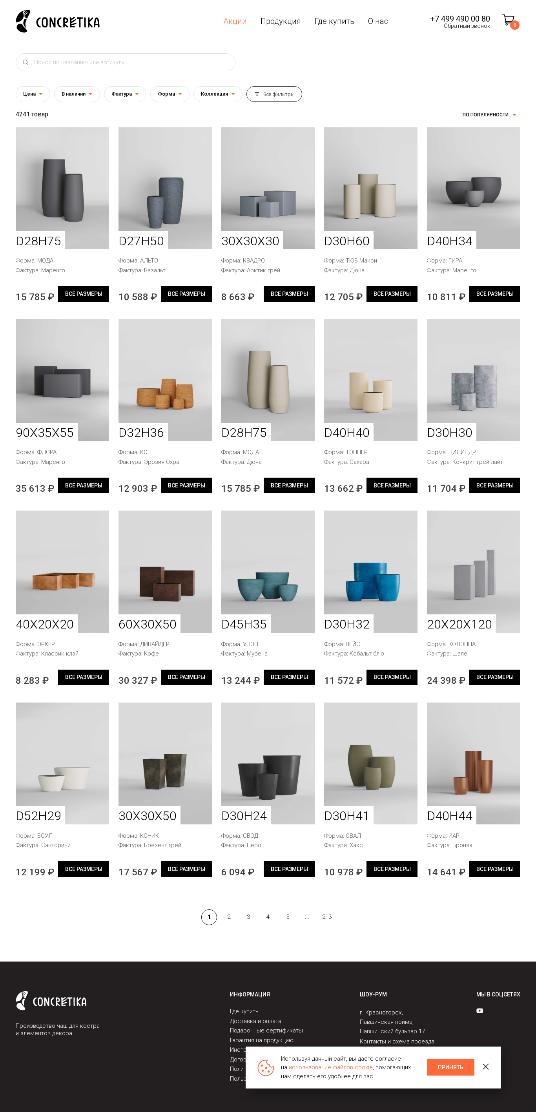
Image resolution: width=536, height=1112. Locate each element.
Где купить (334, 21)
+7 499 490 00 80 (460, 19)
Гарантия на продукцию (262, 1040)
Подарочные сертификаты (266, 1030)
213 (327, 916)
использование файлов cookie (331, 1067)
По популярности (486, 115)
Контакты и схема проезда (397, 1041)
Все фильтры (279, 94)
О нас (378, 21)
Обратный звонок (467, 26)
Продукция (281, 21)
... (307, 916)
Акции (235, 21)
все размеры (83, 294)
